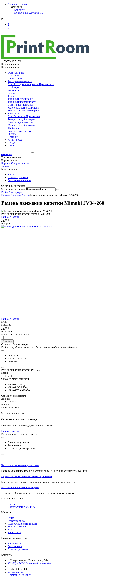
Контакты (19, 9)
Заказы (11, 174)
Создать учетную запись (21, 506)
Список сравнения (18, 177)
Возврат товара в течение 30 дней (20, 487)
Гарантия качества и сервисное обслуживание (26, 476)
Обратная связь (16, 520)
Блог (10, 529)
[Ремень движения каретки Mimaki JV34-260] (26, 226)
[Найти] (32, 152)
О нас (11, 517)
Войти (4, 192)
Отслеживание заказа (13, 189)
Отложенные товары (19, 180)
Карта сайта (14, 532)
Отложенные (15, 546)
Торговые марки (17, 526)
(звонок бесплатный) (29, 563)
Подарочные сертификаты (28, 12)
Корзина (6, 163)
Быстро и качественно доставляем (20, 465)
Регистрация (15, 192)
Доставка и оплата (18, 4)
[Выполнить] (57, 189)
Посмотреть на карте (19, 574)
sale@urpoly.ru (15, 572)
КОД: (4, 321)
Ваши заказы (15, 543)
